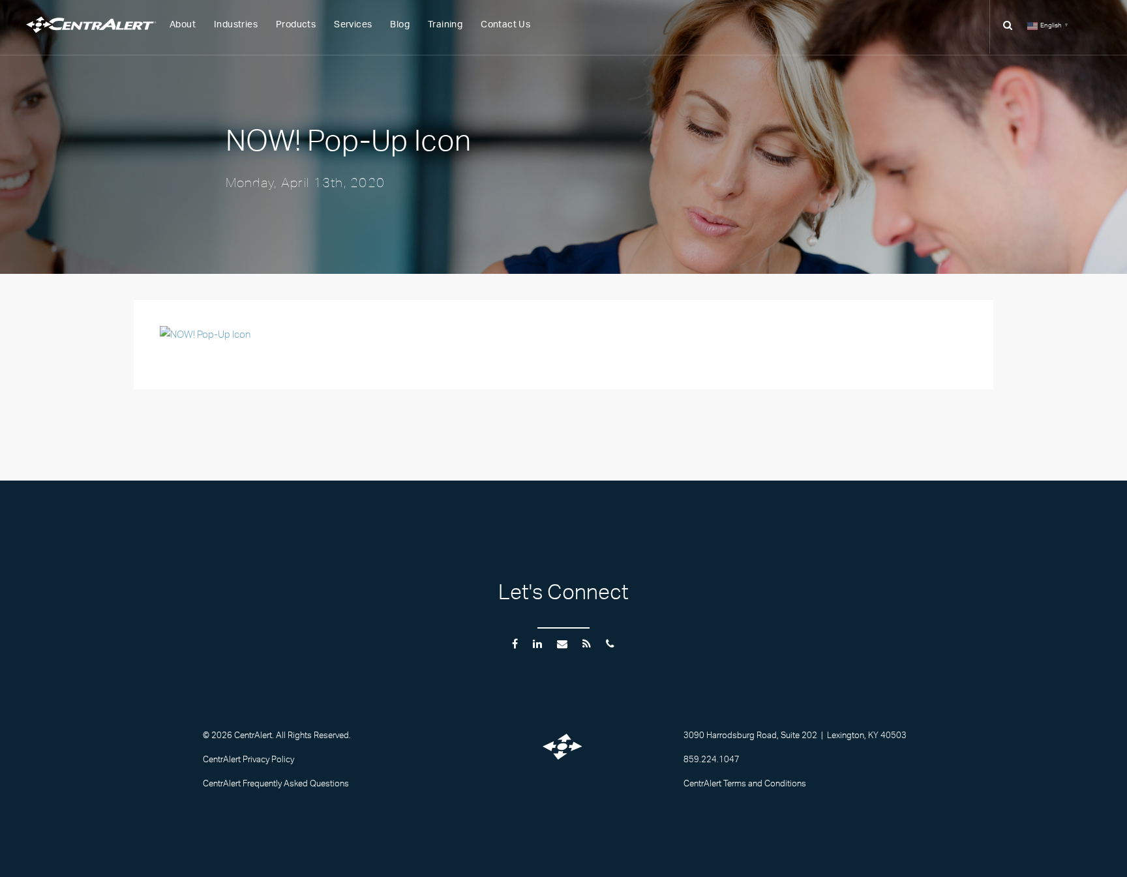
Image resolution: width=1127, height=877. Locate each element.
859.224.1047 (712, 760)
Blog (400, 25)
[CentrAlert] (107, 35)
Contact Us (505, 25)
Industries (236, 25)
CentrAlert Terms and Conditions (745, 785)
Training (445, 25)
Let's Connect (563, 596)
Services (353, 25)
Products (296, 25)
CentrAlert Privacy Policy (248, 760)
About (183, 25)
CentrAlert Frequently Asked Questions (276, 785)
